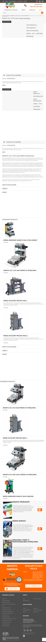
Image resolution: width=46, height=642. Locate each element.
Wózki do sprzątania (6, 622)
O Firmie (6, 1)
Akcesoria (4, 598)
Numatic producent (37, 598)
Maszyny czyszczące (6, 602)
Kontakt (25, 1)
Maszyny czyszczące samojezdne (8, 604)
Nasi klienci (20, 1)
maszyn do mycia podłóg (25, 552)
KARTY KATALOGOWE (32, 31)
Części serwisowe (5, 600)
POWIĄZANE (29, 36)
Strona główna (3, 1)
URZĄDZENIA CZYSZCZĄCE (11, 10)
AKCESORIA (39, 33)
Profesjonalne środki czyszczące (9, 618)
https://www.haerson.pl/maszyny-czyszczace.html (32, 580)
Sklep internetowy (12, 1)
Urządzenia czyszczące (15, 15)
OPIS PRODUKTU (31, 28)
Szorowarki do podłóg (7, 620)
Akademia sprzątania (37, 610)
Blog (40, 10)
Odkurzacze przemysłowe (7, 613)
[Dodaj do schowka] (23, 75)
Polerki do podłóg (6, 616)
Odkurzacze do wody (6, 607)
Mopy (3, 606)
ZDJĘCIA (28, 33)
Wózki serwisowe (25, 15)
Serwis (23, 10)
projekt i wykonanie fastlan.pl (28, 633)
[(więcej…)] (40, 509)
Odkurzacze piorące (6, 609)
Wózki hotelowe (5, 624)
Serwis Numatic (26, 600)
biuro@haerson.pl (38, 4)
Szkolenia (32, 10)
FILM (33, 33)
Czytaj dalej (5, 242)
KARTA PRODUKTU (31, 25)
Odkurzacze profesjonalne (7, 611)
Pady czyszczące (5, 615)
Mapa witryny (36, 611)
